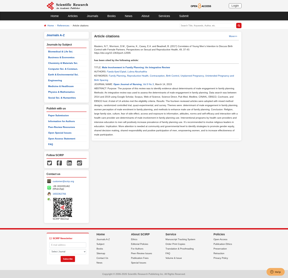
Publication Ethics (223, 244)
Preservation (220, 248)
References (63, 25)
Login (235, 5)
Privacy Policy (221, 258)
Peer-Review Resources (61, 127)
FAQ (50, 144)
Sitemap (100, 253)
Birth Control (172, 75)
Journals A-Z (103, 239)
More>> (233, 36)
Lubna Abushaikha (137, 71)
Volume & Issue (174, 258)
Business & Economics (61, 57)
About (145, 16)
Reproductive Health (137, 75)
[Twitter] (49, 162)
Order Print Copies (175, 244)
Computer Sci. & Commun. (63, 69)
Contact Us (102, 258)
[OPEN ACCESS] (200, 5)
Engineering (55, 80)
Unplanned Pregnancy (192, 75)
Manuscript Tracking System (180, 239)
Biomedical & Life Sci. (60, 51)
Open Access (220, 239)
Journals (92, 16)
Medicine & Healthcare (61, 86)
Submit (183, 16)
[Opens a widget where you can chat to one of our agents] (275, 272)
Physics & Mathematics (61, 92)
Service (171, 234)
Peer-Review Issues (141, 253)
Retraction (219, 253)
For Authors (137, 248)
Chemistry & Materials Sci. (63, 63)
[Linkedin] (69, 162)
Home (55, 16)
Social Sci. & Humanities (62, 97)
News (128, 16)
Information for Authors (61, 121)
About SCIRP (140, 234)
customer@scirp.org (63, 181)
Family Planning (117, 75)
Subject (100, 244)
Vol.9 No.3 (148, 84)
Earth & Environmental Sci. (63, 74)
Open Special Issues (60, 132)
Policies (219, 234)
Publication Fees (139, 258)
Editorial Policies (139, 244)
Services (164, 16)
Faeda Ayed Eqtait (116, 71)
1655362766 (59, 193)
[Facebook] (59, 162)
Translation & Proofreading (180, 248)
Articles (73, 16)
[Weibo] (79, 162)
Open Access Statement (61, 138)
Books (111, 16)
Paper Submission (58, 115)
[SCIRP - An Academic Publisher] (67, 5)
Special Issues (138, 262)
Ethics (134, 239)
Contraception (157, 75)
